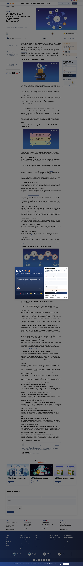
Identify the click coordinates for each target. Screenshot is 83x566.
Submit (56, 292)
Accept (66, 564)
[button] (67, 268)
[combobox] (48, 276)
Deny (60, 564)
